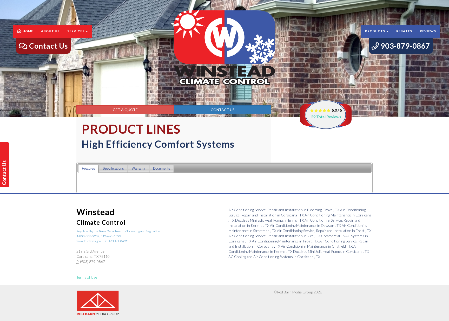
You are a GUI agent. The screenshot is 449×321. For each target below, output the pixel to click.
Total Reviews (326, 116)
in (283, 210)
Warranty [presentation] (138, 168)
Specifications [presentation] (113, 168)
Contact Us (223, 109)
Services (76, 31)
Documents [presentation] (161, 168)
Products (375, 31)
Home (27, 31)
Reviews (428, 31)
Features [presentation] (88, 168)
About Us (50, 31)
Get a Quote (125, 109)
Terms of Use (86, 277)
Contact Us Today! (5, 172)
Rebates (404, 31)
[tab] (88, 169)
